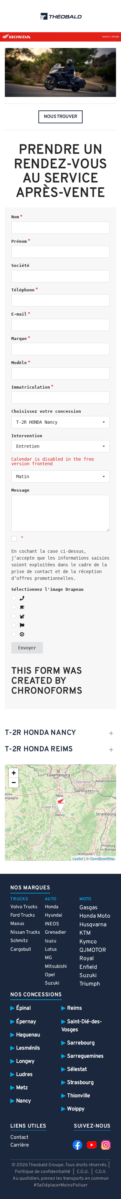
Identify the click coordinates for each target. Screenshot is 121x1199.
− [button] (14, 783)
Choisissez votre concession (46, 411)
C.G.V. (100, 1172)
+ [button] (14, 773)
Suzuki (52, 983)
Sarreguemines (85, 1056)
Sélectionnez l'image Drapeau (47, 589)
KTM (85, 933)
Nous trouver (60, 116)
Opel (50, 975)
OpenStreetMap (102, 858)
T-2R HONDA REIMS (39, 749)
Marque (19, 338)
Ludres (24, 1074)
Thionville (78, 1095)
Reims (74, 1008)
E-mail (19, 314)
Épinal (23, 1008)
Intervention (26, 435)
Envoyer (27, 647)
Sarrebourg (81, 1043)
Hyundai (53, 915)
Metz (22, 1087)
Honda (51, 907)
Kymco (88, 942)
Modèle (19, 362)
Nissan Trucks (25, 933)
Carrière (19, 1145)
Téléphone (23, 290)
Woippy (76, 1109)
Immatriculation (30, 387)
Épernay (26, 1021)
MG (48, 958)
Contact (19, 1137)
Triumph (89, 984)
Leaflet (78, 858)
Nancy (23, 1101)
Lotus (51, 950)
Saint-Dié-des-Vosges (81, 1025)
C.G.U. (83, 1172)
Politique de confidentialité (42, 1172)
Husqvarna (92, 925)
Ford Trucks (22, 915)
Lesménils (28, 1048)
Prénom (19, 241)
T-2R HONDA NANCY (40, 733)
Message (20, 490)
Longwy (25, 1061)
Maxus (17, 924)
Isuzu (50, 941)
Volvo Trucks (23, 907)
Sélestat (77, 1069)
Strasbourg (80, 1082)
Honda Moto (94, 916)
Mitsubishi (56, 967)
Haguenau (28, 1035)
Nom (15, 216)
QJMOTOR (92, 950)
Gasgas (88, 907)
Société (20, 265)
